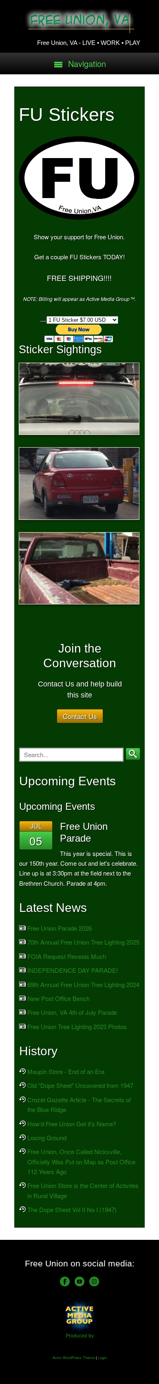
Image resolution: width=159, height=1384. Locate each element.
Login (102, 1357)
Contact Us (80, 716)
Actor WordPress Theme (74, 1357)
